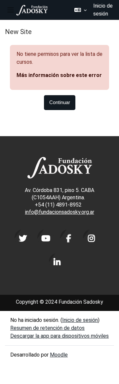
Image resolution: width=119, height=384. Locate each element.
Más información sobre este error (59, 75)
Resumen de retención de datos (47, 328)
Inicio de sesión (103, 10)
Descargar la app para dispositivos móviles (59, 336)
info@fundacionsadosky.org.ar (59, 212)
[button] (80, 10)
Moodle (59, 355)
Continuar (59, 102)
